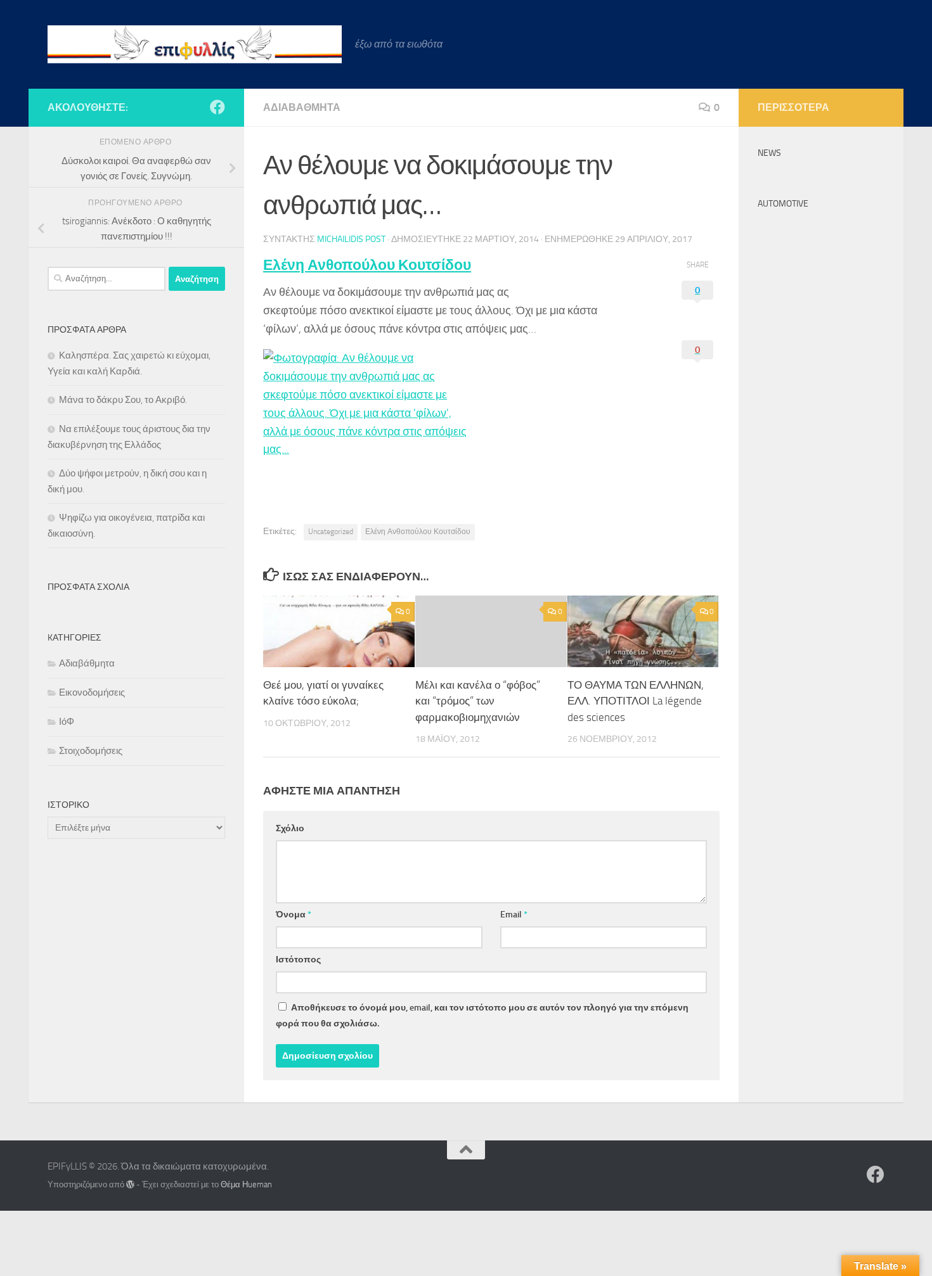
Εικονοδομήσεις (92, 692)
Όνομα (293, 914)
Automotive (783, 203)
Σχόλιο (290, 828)
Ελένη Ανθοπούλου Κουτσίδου (367, 265)
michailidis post (351, 239)
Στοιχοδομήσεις (90, 750)
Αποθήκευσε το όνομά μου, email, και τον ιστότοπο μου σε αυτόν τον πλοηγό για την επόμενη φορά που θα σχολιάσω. (482, 1015)
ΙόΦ (66, 721)
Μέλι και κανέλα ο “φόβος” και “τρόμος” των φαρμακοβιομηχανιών (477, 701)
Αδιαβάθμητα (301, 107)
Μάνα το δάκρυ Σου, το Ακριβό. (123, 399)
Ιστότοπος (298, 959)
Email (513, 914)
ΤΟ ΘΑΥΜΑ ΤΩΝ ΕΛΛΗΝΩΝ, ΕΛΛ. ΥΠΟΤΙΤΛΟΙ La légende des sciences (635, 701)
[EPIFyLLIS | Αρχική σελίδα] (195, 44)
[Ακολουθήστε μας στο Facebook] (217, 107)
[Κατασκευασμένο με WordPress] (130, 1184)
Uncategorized (330, 531)
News (769, 153)
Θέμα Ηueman (246, 1184)
